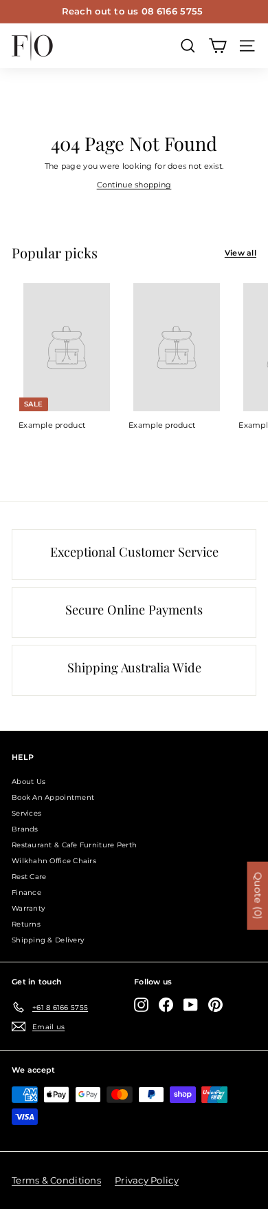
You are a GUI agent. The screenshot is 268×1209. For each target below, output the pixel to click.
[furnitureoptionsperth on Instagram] (141, 1005)
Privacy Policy (147, 1180)
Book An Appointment (53, 797)
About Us (28, 781)
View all (240, 253)
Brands (25, 829)
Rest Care (29, 876)
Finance (26, 892)
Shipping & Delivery (48, 940)
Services (26, 813)
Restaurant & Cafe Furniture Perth (74, 844)
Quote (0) (258, 896)
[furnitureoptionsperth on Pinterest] (215, 1005)
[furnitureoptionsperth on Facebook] (166, 1005)
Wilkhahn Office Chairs (54, 860)
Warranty (28, 908)
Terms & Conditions (56, 1180)
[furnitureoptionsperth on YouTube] (190, 1005)
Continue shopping (134, 184)
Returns (26, 924)
